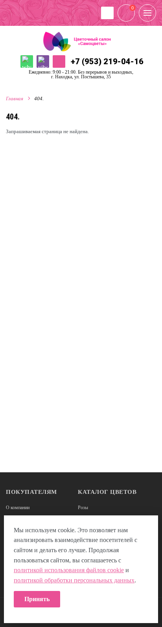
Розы (83, 507)
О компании (17, 507)
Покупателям (31, 492)
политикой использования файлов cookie (69, 570)
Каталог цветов (107, 492)
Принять (37, 599)
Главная (14, 98)
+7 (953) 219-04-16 (107, 61)
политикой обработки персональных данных (74, 580)
